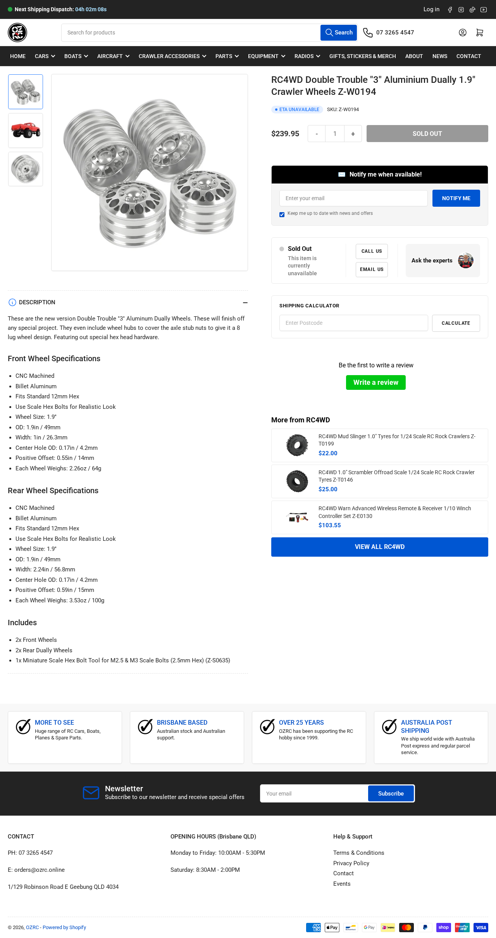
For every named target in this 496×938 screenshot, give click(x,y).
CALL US (372, 251)
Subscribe (391, 793)
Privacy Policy (351, 863)
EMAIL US (372, 269)
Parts (223, 56)
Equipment (263, 56)
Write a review (375, 382)
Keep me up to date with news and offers (330, 213)
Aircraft (110, 56)
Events (342, 883)
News (439, 56)
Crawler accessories (169, 56)
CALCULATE (456, 323)
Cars (41, 56)
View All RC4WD (380, 546)
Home (18, 56)
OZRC (32, 927)
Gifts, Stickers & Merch (362, 56)
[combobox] (209, 33)
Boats (72, 56)
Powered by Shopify (64, 927)
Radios (303, 56)
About (414, 56)
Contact (468, 56)
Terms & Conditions (358, 852)
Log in (431, 9)
